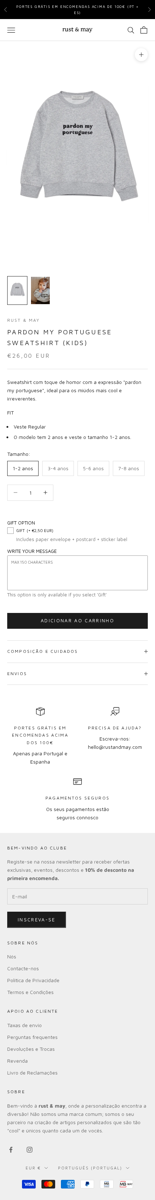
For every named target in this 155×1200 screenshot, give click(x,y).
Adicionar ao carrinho (77, 620)
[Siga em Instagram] (29, 1149)
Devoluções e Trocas (31, 1049)
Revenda (17, 1061)
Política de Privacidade (33, 980)
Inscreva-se (37, 919)
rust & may (23, 320)
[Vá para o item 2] (40, 290)
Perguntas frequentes (32, 1037)
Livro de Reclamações (32, 1073)
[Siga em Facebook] (10, 1149)
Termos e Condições (30, 992)
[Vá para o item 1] (17, 290)
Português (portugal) (90, 1167)
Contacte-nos (23, 968)
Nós (11, 956)
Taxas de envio (24, 1025)
